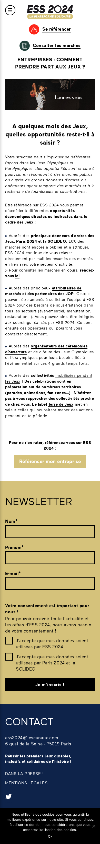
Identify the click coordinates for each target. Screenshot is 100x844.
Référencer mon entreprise (50, 461)
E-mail (13, 573)
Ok (50, 836)
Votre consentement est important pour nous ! (47, 608)
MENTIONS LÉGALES (26, 782)
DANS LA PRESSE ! (24, 773)
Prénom (14, 547)
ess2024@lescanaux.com (31, 737)
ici (17, 275)
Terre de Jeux (61, 404)
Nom (11, 521)
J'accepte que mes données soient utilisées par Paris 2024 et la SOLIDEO (52, 662)
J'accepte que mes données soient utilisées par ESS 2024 (52, 643)
